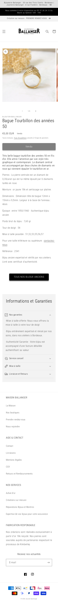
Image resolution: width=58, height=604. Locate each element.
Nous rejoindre (13, 426)
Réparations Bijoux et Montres (20, 507)
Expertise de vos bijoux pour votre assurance (27, 514)
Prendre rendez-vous (15, 419)
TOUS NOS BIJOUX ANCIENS (29, 276)
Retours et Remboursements (19, 473)
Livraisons (11, 453)
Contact (9, 446)
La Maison (11, 405)
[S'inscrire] (48, 562)
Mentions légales (14, 460)
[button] (3, 31)
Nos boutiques (12, 412)
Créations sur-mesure (16, 500)
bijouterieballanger (31, 599)
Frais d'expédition (20, 138)
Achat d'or (10, 493)
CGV (8, 466)
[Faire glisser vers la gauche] (22, 111)
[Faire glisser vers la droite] (35, 111)
